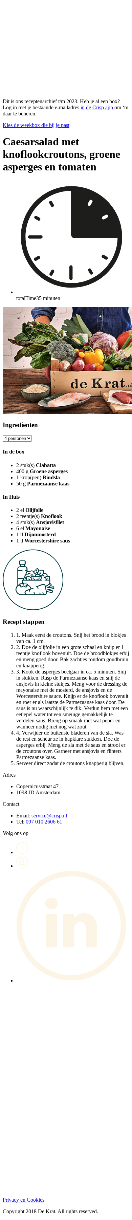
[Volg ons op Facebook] (22, 852)
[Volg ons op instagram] (22, 866)
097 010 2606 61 (44, 822)
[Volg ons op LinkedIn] (72, 980)
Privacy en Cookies (23, 1200)
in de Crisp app (97, 107)
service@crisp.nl (49, 815)
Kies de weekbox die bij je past (36, 125)
